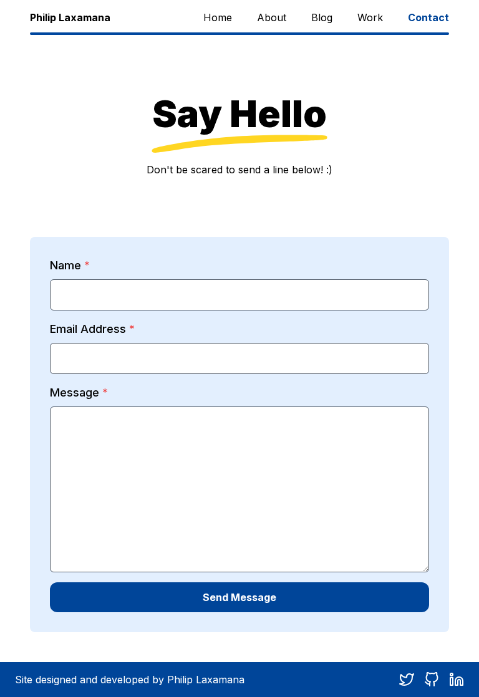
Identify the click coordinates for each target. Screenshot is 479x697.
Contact (428, 17)
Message (74, 392)
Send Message (239, 597)
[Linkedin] (456, 679)
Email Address (88, 328)
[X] (406, 679)
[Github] (431, 679)
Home (217, 17)
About (271, 17)
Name (65, 265)
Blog (321, 17)
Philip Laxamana (70, 17)
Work (370, 17)
